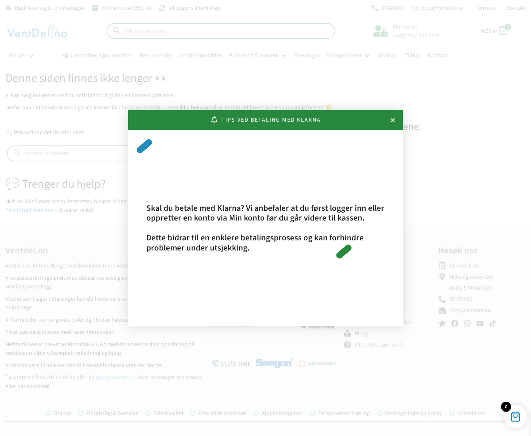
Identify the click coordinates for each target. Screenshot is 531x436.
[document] (265, 218)
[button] (393, 120)
